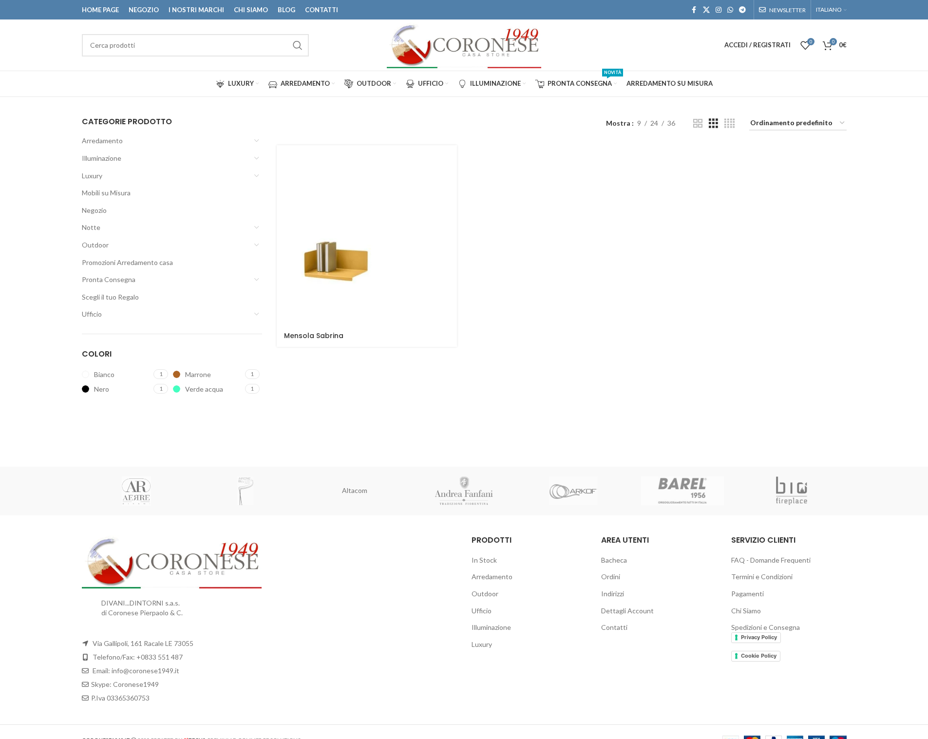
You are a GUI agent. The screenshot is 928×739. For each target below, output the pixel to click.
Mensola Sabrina (313, 336)
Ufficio (92, 314)
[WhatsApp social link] (730, 10)
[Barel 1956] (682, 491)
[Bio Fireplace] (791, 491)
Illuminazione (101, 158)
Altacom (354, 490)
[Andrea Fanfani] (463, 491)
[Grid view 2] (697, 123)
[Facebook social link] (694, 10)
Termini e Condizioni (762, 576)
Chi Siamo (746, 610)
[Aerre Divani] (136, 491)
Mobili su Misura (106, 193)
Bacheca (614, 560)
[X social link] (706, 10)
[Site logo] (464, 44)
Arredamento (102, 140)
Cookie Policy (758, 655)
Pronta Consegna (108, 279)
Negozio (94, 210)
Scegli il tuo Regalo (110, 297)
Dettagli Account (627, 610)
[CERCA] (297, 45)
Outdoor (95, 245)
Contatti (614, 627)
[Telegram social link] (742, 10)
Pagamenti (747, 593)
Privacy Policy (759, 637)
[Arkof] (573, 491)
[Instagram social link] (718, 10)
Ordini (610, 576)
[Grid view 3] (713, 123)
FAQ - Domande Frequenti (771, 560)
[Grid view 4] (729, 123)
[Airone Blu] (245, 491)
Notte (91, 227)
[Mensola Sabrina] (367, 235)
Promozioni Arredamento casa (127, 262)
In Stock (484, 560)
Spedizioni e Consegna (765, 627)
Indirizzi (612, 593)
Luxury (92, 175)
